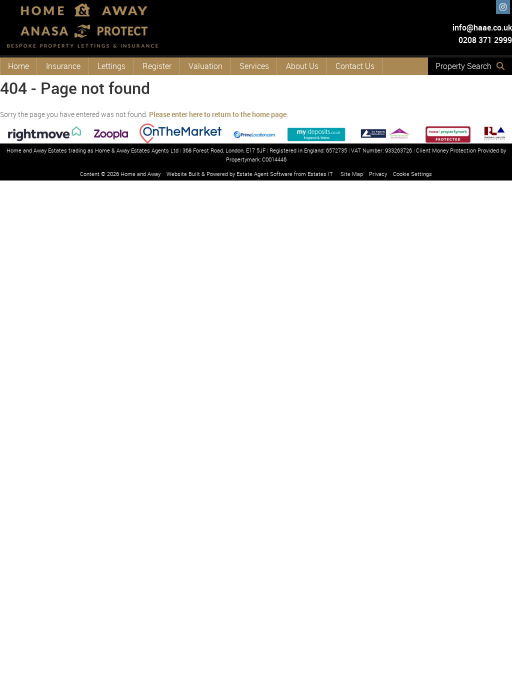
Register (157, 66)
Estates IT (320, 174)
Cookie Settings (412, 174)
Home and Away (140, 174)
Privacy (378, 174)
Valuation (205, 66)
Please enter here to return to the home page (217, 114)
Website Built (183, 174)
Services (254, 66)
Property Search (464, 66)
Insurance (63, 66)
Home (18, 66)
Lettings (112, 66)
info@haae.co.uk (482, 27)
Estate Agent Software (264, 174)
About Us (302, 66)
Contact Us (355, 66)
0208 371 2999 (484, 40)
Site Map (351, 174)
